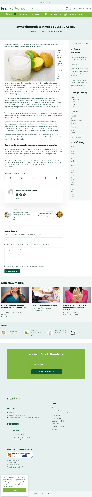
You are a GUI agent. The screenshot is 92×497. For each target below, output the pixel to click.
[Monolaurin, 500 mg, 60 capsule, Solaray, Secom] (50, 332)
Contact (11, 409)
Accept (14, 490)
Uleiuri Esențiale (76, 137)
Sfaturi (73, 130)
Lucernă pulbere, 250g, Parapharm (13, 333)
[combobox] (43, 8)
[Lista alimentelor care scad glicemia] (46, 295)
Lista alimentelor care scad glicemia (46, 305)
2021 (72, 154)
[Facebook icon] (17, 194)
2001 (72, 192)
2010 (72, 180)
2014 (72, 171)
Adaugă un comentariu (13, 250)
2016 (72, 166)
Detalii (4, 493)
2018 (72, 161)
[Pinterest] (57, 178)
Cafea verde (75, 99)
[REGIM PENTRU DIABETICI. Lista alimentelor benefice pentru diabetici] (77, 295)
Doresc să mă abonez (46, 372)
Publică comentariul (12, 271)
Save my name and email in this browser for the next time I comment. (25, 266)
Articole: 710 (19, 198)
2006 (72, 185)
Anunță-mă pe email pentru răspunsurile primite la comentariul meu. (28, 244)
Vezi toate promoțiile (46, 2)
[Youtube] (14, 424)
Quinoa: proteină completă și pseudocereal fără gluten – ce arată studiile (79, 71)
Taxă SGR (80, 333)
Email (38, 239)
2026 (72, 147)
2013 (72, 173)
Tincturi (73, 133)
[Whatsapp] (17, 424)
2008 (72, 182)
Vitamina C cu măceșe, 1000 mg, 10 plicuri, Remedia (38, 333)
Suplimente (71, 14)
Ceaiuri (73, 102)
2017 (72, 163)
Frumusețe (74, 109)
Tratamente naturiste (77, 135)
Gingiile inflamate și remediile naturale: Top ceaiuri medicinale (13, 306)
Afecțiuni (52, 31)
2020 (72, 156)
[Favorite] (87, 8)
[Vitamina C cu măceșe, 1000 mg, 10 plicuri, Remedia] (27, 332)
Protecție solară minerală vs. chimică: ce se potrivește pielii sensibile (79, 59)
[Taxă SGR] (73, 332)
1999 (72, 197)
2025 (72, 149)
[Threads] (45, 178)
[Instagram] (11, 424)
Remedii (73, 123)
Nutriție (73, 118)
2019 (72, 159)
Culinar (73, 104)
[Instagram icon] (20, 194)
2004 (72, 189)
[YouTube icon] (24, 194)
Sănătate (74, 128)
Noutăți (25, 14)
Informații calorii (76, 111)
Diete (72, 107)
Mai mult (81, 14)
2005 (72, 187)
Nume (8, 239)
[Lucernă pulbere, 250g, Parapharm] (3, 332)
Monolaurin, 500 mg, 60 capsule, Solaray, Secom (61, 333)
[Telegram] (33, 178)
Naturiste (74, 114)
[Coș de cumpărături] (90, 8)
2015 (72, 168)
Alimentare (36, 14)
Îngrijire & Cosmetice (54, 14)
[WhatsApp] (22, 178)
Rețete (73, 125)
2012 (72, 175)
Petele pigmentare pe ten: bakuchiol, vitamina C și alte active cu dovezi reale (79, 82)
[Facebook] (10, 178)
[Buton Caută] (67, 8)
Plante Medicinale (76, 121)
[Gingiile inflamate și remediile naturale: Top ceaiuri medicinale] (15, 295)
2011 (72, 178)
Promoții (12, 14)
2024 (72, 152)
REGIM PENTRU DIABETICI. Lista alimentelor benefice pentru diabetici (74, 307)
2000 (72, 194)
